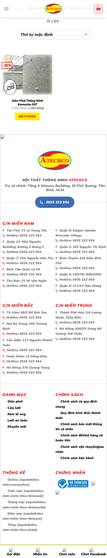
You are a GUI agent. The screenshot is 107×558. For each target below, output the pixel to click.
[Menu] (6, 8)
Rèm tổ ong (16, 414)
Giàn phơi (15, 401)
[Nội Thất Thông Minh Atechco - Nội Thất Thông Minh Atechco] (53, 8)
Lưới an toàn (17, 420)
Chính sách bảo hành (77, 458)
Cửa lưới (14, 408)
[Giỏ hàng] (98, 8)
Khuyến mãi (16, 426)
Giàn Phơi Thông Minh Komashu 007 (27, 102)
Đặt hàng (27, 116)
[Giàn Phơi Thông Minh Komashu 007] (27, 75)
